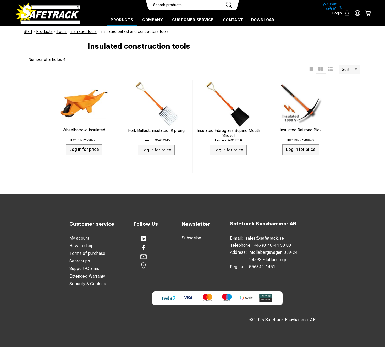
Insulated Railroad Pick (301, 130)
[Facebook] (152, 248)
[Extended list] (330, 70)
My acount (79, 238)
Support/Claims (84, 268)
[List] (311, 70)
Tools (61, 31)
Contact (233, 20)
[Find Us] (152, 265)
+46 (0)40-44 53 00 (272, 245)
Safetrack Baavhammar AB (263, 224)
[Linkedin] (152, 239)
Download (262, 20)
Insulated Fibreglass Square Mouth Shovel (228, 133)
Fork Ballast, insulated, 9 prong (156, 130)
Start (28, 31)
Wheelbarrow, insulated (84, 130)
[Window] (321, 70)
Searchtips (79, 260)
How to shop (81, 245)
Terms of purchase (87, 253)
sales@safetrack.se (264, 238)
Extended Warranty (87, 276)
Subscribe (191, 237)
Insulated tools (83, 31)
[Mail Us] (152, 257)
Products (122, 20)
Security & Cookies (87, 283)
